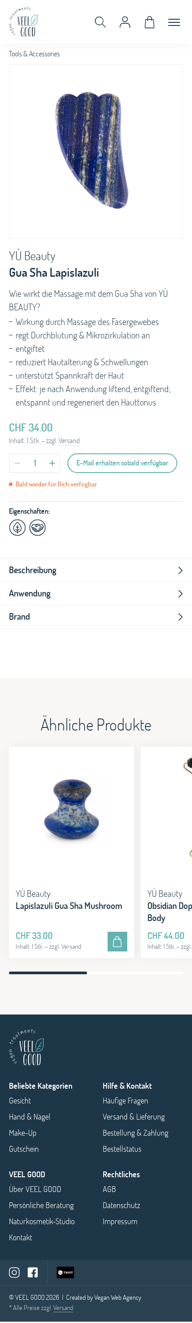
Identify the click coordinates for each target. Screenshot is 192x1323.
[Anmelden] (125, 22)
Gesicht (20, 1100)
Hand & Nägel (29, 1117)
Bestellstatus (122, 1149)
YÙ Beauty (32, 255)
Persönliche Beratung (41, 1205)
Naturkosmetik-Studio (42, 1221)
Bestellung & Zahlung (135, 1133)
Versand (69, 440)
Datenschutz (121, 1205)
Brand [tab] (19, 616)
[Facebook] (33, 1272)
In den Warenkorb (117, 941)
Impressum (120, 1221)
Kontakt (20, 1237)
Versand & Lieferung (134, 1117)
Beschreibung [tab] (32, 569)
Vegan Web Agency (117, 1297)
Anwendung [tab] (29, 593)
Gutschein (24, 1149)
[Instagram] (14, 1272)
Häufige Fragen (125, 1100)
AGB (109, 1189)
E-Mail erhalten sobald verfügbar (122, 462)
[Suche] (100, 22)
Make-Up (23, 1133)
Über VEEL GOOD (35, 1189)
